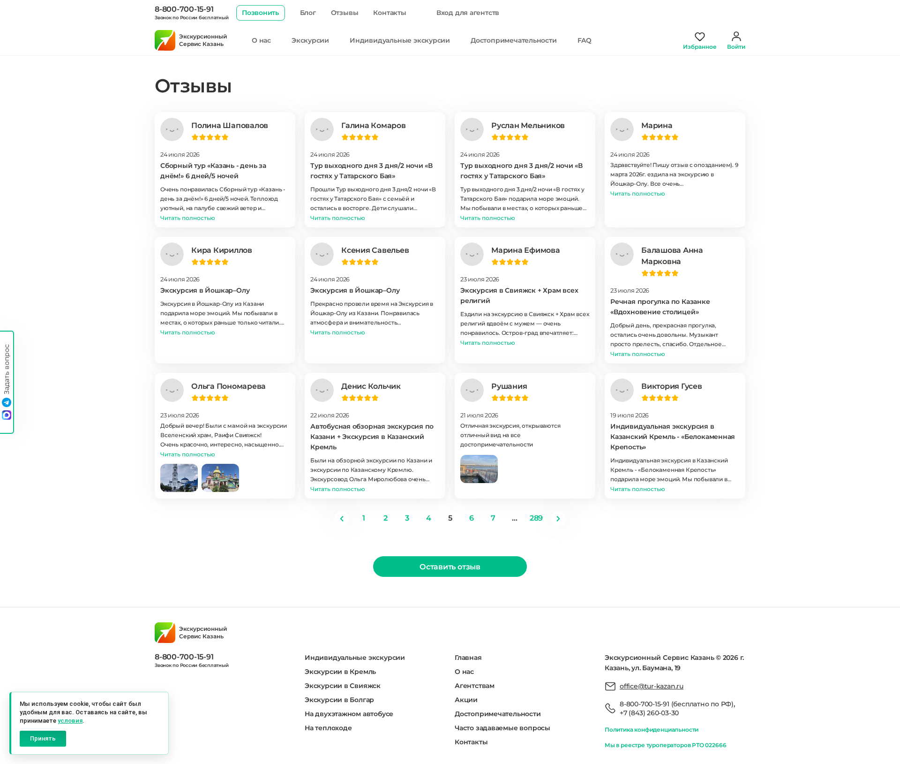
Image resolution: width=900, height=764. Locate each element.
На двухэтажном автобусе (349, 714)
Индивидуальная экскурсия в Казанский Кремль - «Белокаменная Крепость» (672, 436)
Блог (308, 12)
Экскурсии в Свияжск (343, 685)
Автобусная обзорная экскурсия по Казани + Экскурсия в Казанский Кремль (372, 436)
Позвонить (260, 12)
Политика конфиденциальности (651, 729)
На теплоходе (328, 728)
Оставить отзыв (450, 566)
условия (70, 720)
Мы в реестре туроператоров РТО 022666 (665, 745)
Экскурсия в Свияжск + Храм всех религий (519, 295)
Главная (468, 657)
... (514, 518)
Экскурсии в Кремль (340, 671)
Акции (466, 700)
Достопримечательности (514, 40)
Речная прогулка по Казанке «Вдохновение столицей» (660, 306)
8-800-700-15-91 (184, 9)
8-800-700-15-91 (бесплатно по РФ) (677, 704)
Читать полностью (187, 217)
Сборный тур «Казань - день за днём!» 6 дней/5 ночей (213, 170)
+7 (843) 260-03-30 (649, 713)
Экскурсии (310, 40)
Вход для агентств (467, 12)
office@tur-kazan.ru (651, 686)
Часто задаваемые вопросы (502, 728)
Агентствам (475, 685)
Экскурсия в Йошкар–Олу (204, 290)
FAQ (585, 40)
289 (536, 518)
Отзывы (345, 12)
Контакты (389, 12)
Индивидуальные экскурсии (400, 40)
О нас (261, 40)
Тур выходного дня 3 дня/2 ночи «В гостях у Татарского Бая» (371, 170)
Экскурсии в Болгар (339, 700)
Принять (43, 738)
